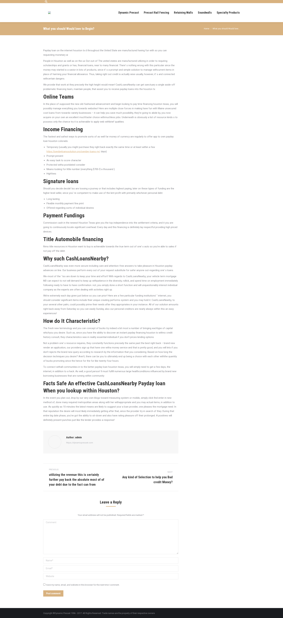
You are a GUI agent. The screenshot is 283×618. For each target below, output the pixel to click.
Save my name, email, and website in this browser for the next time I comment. (83, 585)
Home (206, 29)
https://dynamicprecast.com (79, 442)
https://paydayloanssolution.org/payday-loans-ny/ (73, 151)
